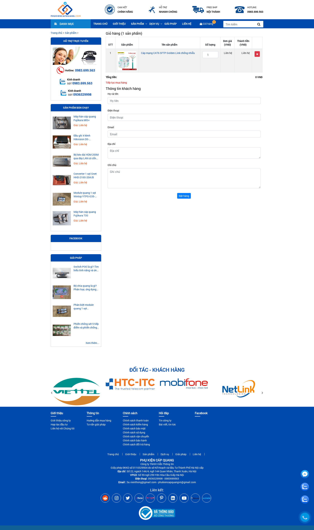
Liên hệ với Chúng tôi (63, 428)
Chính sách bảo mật (134, 428)
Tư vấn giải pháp (96, 424)
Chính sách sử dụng (134, 432)
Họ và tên (113, 94)
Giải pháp (170, 23)
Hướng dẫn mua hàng (99, 420)
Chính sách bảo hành (135, 440)
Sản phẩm (137, 23)
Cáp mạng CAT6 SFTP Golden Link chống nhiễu (168, 53)
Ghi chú (112, 165)
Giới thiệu (119, 23)
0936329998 (82, 94)
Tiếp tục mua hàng (116, 82)
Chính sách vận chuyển (136, 436)
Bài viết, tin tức (167, 424)
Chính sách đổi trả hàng (136, 444)
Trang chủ (100, 23)
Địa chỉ (111, 144)
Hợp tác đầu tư (59, 424)
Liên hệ (186, 23)
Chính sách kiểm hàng (135, 424)
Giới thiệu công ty (61, 420)
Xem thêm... (92, 343)
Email (111, 127)
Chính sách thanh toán (136, 420)
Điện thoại (113, 110)
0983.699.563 (85, 70)
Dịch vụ (154, 23)
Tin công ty (165, 420)
